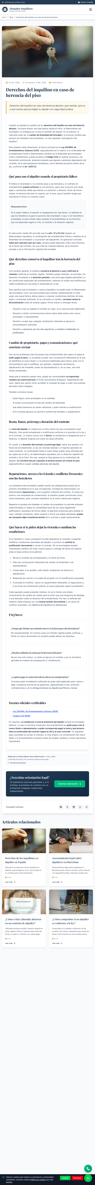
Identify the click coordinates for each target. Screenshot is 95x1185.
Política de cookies (37, 1180)
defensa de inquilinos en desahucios (49, 605)
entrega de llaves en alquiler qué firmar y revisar (54, 688)
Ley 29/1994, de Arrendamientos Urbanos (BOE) (35, 711)
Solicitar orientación (68, 783)
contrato (51, 398)
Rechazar (77, 1178)
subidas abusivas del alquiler (45, 464)
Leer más (9, 882)
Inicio (4, 17)
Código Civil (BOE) (21, 716)
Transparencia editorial (18, 763)
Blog (11, 17)
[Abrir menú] (90, 9)
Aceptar (65, 1178)
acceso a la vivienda (29, 504)
